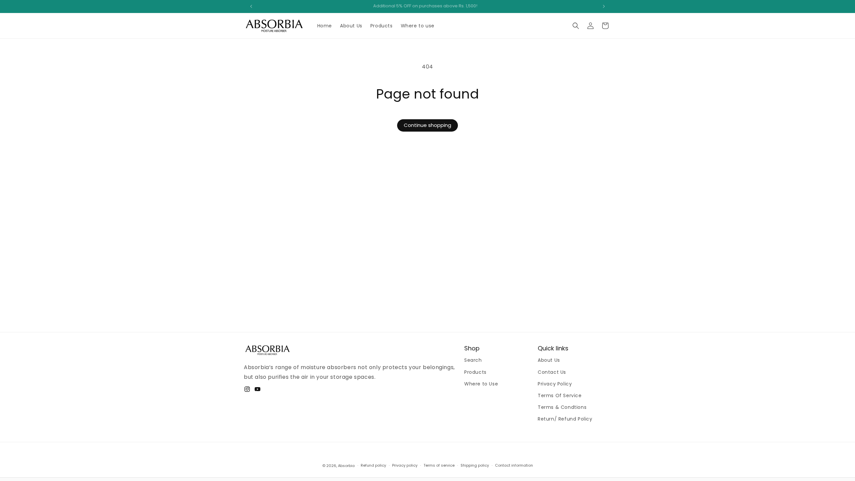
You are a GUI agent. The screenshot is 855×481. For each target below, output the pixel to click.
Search (473, 360)
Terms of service (439, 465)
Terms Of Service (560, 395)
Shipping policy (475, 465)
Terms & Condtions (562, 407)
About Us (549, 360)
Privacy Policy (555, 383)
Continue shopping (427, 125)
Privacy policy (404, 465)
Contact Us (552, 372)
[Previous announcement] (251, 6)
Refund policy (373, 465)
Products (475, 372)
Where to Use (481, 383)
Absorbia (346, 465)
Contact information (514, 465)
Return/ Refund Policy (565, 419)
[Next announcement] (603, 6)
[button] (575, 25)
